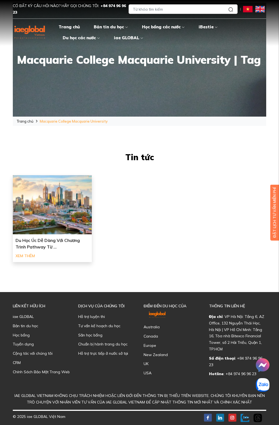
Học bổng (21, 335)
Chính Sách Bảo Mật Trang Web (41, 371)
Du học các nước (79, 37)
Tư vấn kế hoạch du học (99, 325)
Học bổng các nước (161, 26)
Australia (152, 326)
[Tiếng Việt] (248, 9)
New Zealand (156, 354)
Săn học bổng (90, 335)
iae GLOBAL (126, 37)
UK (146, 363)
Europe (150, 345)
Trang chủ (69, 26)
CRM (17, 362)
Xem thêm (25, 255)
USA (147, 373)
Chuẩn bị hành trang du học (103, 344)
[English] (260, 9)
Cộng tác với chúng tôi (33, 353)
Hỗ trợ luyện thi (91, 316)
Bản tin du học (109, 26)
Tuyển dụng (23, 344)
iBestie (206, 26)
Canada (151, 336)
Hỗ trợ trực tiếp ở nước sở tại (103, 353)
